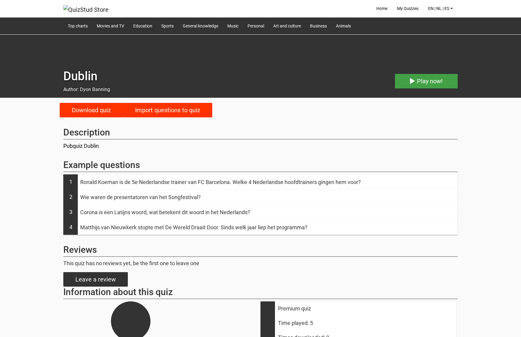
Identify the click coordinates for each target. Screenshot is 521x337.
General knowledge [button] (200, 26)
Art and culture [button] (287, 26)
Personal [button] (256, 26)
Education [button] (142, 26)
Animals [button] (343, 26)
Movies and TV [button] (110, 26)
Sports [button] (167, 26)
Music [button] (232, 26)
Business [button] (318, 26)
